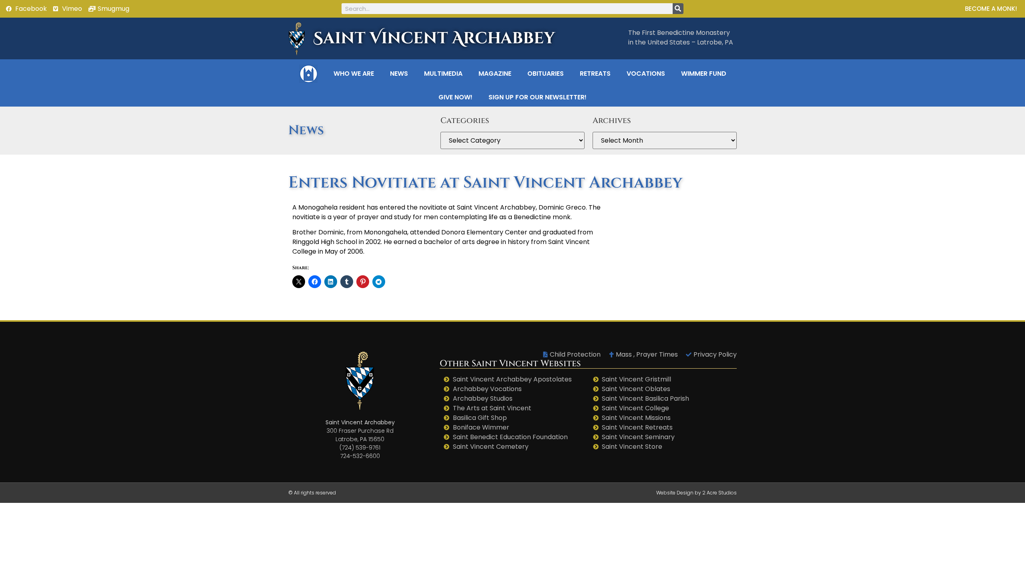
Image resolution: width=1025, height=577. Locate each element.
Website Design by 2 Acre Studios (696, 492)
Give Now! (455, 97)
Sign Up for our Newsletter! (537, 97)
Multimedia (443, 73)
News (399, 73)
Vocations (646, 73)
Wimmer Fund (703, 73)
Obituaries (545, 73)
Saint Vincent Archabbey (434, 38)
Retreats (595, 73)
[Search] (678, 8)
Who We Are (354, 73)
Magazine (494, 73)
